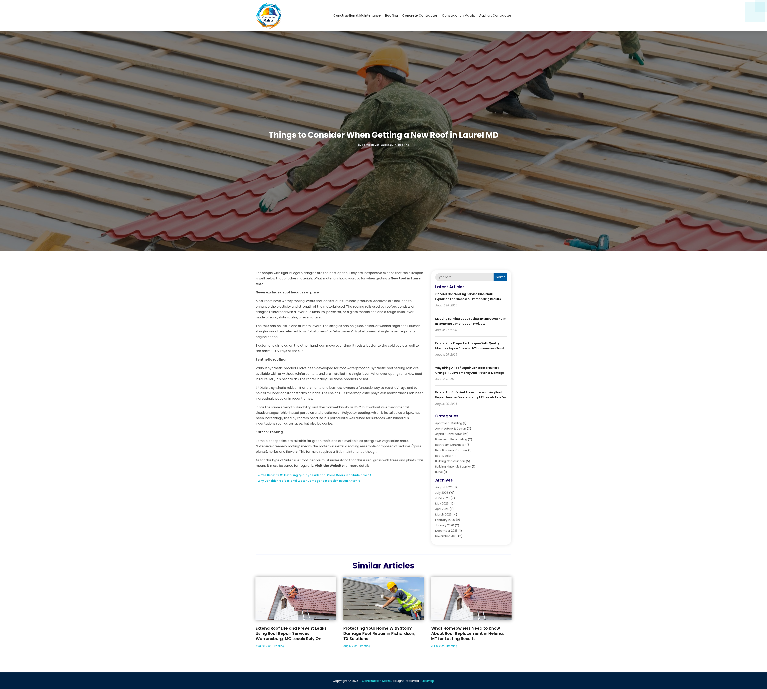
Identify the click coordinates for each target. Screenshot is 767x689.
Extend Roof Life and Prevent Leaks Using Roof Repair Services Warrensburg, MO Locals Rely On (291, 633)
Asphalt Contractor (495, 15)
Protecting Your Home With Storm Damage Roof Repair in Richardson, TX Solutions (379, 633)
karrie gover (370, 145)
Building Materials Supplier (453, 467)
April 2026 (442, 509)
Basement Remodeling (451, 439)
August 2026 (444, 487)
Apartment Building (448, 423)
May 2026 (442, 504)
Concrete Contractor (419, 15)
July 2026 (441, 493)
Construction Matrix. (377, 681)
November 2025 (446, 536)
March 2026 (443, 515)
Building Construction (450, 461)
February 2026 (445, 520)
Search (500, 277)
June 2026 (442, 498)
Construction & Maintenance (357, 15)
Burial (439, 472)
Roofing (391, 15)
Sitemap (427, 681)
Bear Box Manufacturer (451, 450)
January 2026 (444, 525)
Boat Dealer (443, 456)
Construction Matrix (458, 15)
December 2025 (446, 531)
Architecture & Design (450, 429)
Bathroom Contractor (450, 445)
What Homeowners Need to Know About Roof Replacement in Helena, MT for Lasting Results (467, 633)
